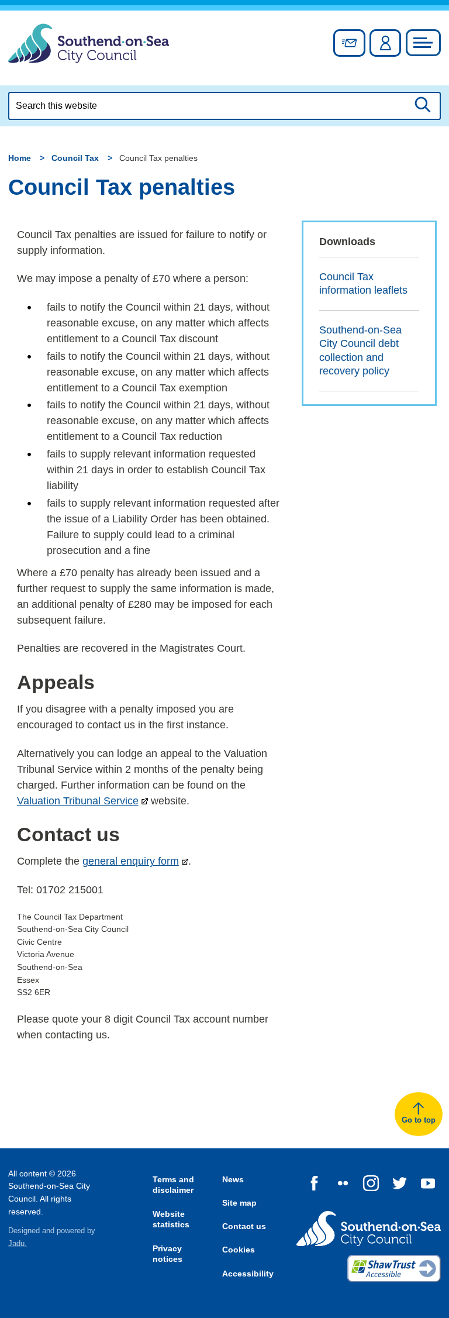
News (233, 1179)
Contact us (244, 1226)
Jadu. (17, 1244)
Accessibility (248, 1273)
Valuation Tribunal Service (78, 801)
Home (19, 158)
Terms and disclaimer (173, 1185)
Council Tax (75, 158)
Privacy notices (167, 1254)
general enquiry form (130, 861)
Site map (239, 1202)
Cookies (238, 1249)
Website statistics (171, 1219)
